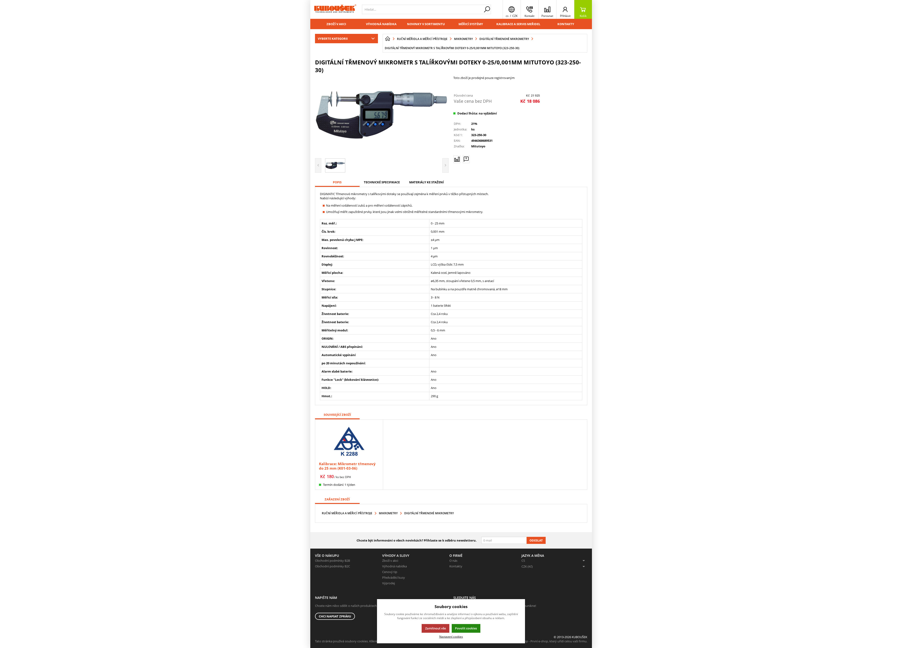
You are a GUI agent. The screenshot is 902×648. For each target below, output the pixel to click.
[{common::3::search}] (487, 9)
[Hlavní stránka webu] (387, 38)
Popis (337, 182)
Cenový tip (389, 572)
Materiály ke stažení (426, 182)
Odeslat (536, 540)
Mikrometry (388, 513)
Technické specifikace (382, 182)
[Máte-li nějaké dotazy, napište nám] (466, 159)
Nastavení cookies (451, 636)
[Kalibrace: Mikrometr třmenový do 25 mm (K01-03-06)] (349, 441)
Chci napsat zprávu (335, 616)
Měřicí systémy (471, 24)
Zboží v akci (336, 24)
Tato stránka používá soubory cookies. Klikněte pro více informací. (361, 641)
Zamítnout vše (435, 628)
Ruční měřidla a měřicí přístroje (347, 513)
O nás (453, 560)
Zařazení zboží (337, 499)
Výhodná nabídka (381, 24)
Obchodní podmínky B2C (332, 566)
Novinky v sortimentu (426, 24)
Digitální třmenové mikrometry (429, 513)
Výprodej (388, 583)
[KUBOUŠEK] (335, 9)
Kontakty (565, 24)
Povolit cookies (466, 628)
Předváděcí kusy (393, 577)
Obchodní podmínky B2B (332, 560)
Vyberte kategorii (333, 38)
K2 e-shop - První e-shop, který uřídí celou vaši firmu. (550, 641)
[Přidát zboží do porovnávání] (456, 159)
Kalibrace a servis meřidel (518, 24)
